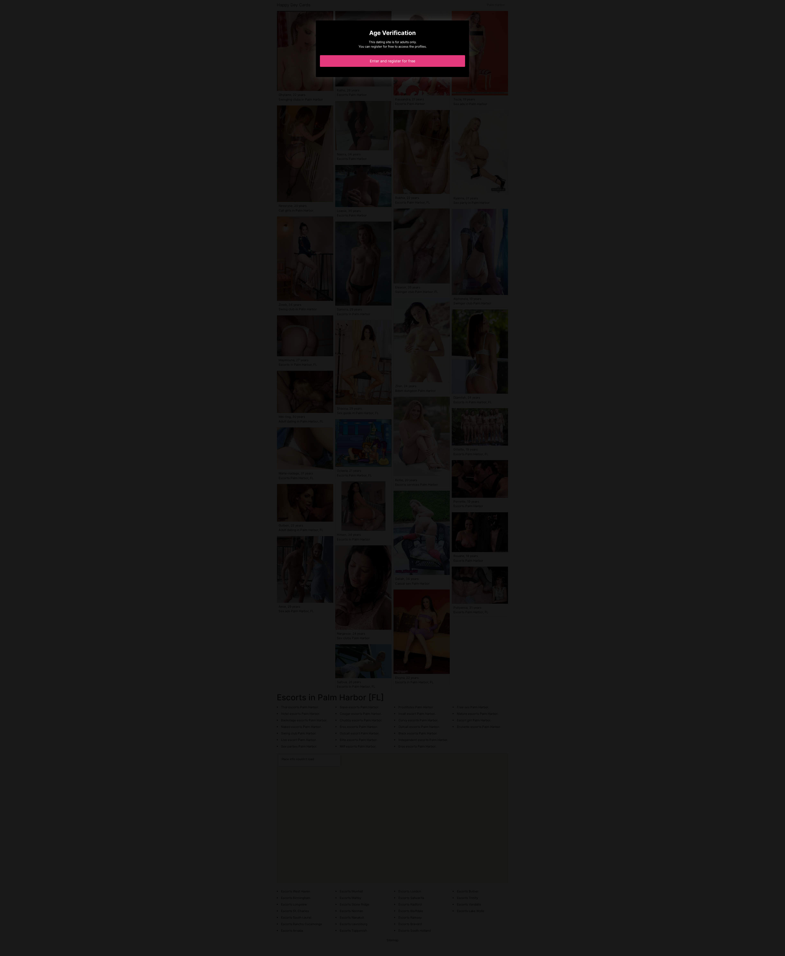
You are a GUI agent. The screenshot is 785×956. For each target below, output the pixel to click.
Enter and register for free (392, 61)
